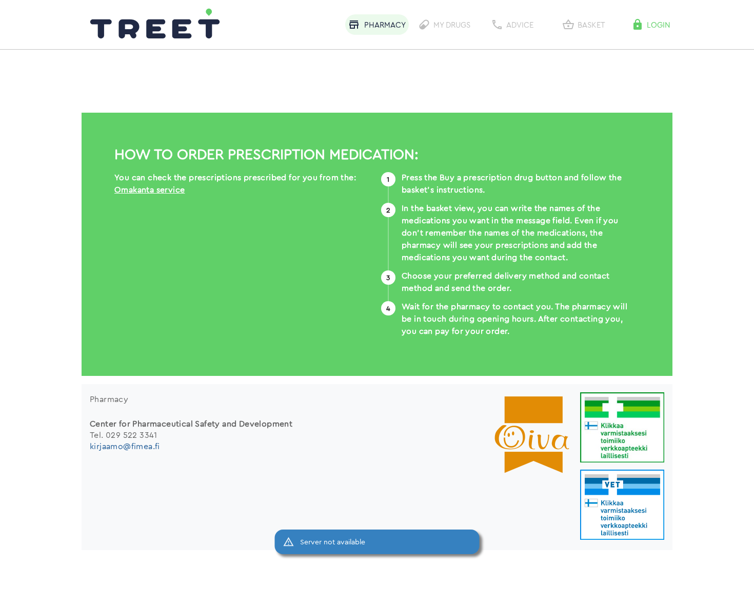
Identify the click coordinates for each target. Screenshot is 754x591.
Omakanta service (149, 189)
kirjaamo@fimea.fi (125, 446)
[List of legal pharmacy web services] (622, 428)
